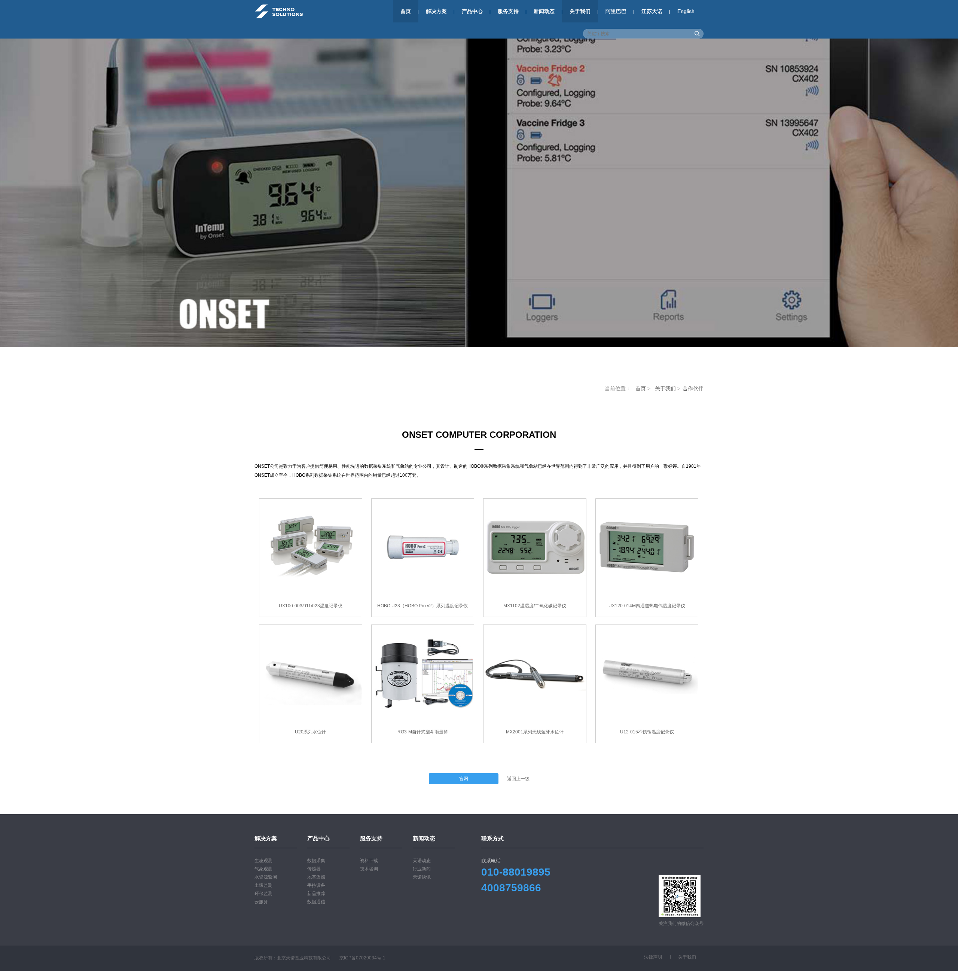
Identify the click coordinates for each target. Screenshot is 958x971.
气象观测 (263, 868)
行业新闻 (422, 868)
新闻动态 (544, 11)
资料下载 (369, 860)
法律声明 (653, 957)
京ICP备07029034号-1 (362, 958)
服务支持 (508, 11)
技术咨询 (369, 868)
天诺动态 (422, 860)
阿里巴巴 (615, 11)
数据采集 (316, 860)
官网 (463, 778)
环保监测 (263, 893)
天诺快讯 (422, 877)
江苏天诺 (651, 11)
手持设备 (316, 885)
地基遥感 (316, 877)
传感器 (314, 868)
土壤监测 (263, 885)
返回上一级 (518, 778)
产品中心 (472, 11)
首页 (405, 11)
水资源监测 (265, 877)
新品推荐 (316, 893)
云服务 (261, 901)
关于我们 (580, 11)
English (686, 11)
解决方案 (436, 11)
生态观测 (263, 860)
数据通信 (316, 901)
